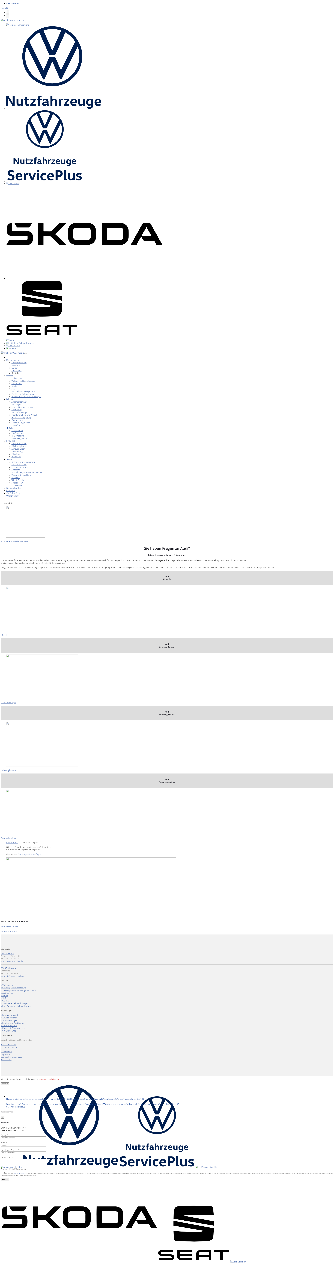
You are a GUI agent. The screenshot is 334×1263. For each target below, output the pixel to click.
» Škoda (4, 995)
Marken (9, 375)
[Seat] (41, 336)
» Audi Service (7, 993)
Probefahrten (12, 842)
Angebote (15, 469)
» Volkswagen (7, 985)
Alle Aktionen (17, 430)
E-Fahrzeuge (16, 409)
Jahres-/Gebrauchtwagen (22, 407)
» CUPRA (4, 1000)
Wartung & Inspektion (21, 475)
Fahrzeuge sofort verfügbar (29, 854)
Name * (4, 1135)
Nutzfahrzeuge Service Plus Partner (27, 472)
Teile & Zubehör (18, 480)
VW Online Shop (13, 493)
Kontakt (15, 373)
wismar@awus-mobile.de (12, 961)
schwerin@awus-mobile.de (12, 976)
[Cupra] (10, 340)
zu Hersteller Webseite (14, 541)
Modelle (4, 635)
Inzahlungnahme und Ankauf (24, 415)
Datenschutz (6, 1051)
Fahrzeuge (11, 399)
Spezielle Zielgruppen (20, 422)
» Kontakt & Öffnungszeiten (13, 1028)
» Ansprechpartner (9, 931)
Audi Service (16, 383)
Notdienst (15, 477)
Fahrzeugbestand (8, 770)
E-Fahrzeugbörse (18, 446)
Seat (13, 388)
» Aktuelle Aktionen (9, 1017)
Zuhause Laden (18, 448)
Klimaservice (16, 485)
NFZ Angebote (17, 435)
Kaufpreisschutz (18, 420)
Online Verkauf (12, 495)
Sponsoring (16, 370)
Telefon (4, 1142)
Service (9, 459)
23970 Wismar (7, 953)
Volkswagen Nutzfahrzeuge (23, 381)
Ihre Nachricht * (8, 1157)
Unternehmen (12, 360)
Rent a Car (10, 490)
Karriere (15, 368)
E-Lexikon (15, 454)
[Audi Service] (12, 183)
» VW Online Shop (8, 1030)
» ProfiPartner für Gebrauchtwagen (16, 1006)
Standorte (15, 365)
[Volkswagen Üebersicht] (17, 25)
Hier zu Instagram (9, 1047)
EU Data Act (6, 1059)
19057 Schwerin (8, 968)
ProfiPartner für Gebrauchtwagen (26, 396)
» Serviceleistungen (9, 1020)
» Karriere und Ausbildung (12, 1023)
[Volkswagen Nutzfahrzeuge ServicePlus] (44, 181)
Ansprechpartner (18, 362)
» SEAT (3, 998)
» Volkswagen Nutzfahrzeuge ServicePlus (19, 990)
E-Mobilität (11, 441)
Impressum (6, 1054)
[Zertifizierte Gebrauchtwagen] (20, 343)
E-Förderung (17, 451)
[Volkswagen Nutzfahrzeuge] (53, 108)
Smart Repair (17, 482)
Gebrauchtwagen (8, 702)
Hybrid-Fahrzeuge (19, 412)
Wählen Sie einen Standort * (13, 1127)
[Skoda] (84, 278)
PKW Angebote (18, 433)
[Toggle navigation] (25, 353)
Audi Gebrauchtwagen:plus (23, 391)
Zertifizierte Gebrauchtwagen (24, 394)
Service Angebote (19, 438)
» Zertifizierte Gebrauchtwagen (14, 1003)
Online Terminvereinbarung (23, 462)
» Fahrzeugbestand (9, 1015)
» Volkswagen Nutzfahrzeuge (13, 987)
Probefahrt (16, 425)
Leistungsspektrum (19, 467)
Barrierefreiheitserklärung (12, 1057)
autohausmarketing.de (49, 1079)
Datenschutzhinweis (19, 1173)
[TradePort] (11, 348)
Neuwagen (16, 404)
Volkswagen (16, 378)
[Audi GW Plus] (13, 345)
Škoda (14, 386)
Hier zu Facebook (8, 1044)
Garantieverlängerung (21, 417)
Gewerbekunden (13, 488)
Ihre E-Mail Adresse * (10, 1150)
